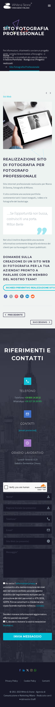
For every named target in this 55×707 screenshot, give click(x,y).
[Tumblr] (22, 296)
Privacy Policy (11, 681)
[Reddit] (32, 296)
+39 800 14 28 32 (33, 397)
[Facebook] (5, 296)
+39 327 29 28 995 (33, 401)
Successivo (40, 322)
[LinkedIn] (27, 296)
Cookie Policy (30, 681)
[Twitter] (11, 296)
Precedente (15, 314)
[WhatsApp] (35, 670)
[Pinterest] (16, 296)
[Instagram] (31, 670)
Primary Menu (49, 5)
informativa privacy (25, 583)
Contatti (46, 681)
